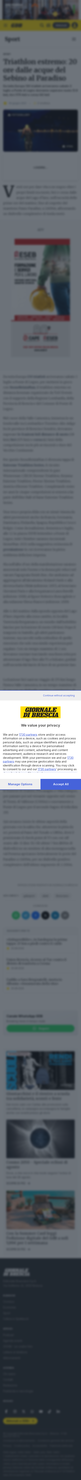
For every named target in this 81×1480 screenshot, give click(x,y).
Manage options (20, 784)
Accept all (61, 784)
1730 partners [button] (28, 734)
